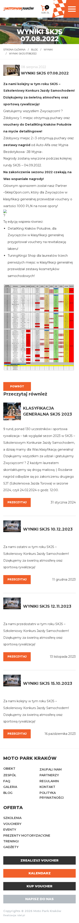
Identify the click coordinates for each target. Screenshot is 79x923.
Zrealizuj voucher (39, 860)
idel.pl (21, 915)
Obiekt (9, 769)
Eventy (9, 830)
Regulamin (49, 781)
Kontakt (47, 787)
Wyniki (48, 49)
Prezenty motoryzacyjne (26, 836)
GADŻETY (10, 847)
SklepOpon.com (17, 192)
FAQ (6, 781)
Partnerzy (49, 775)
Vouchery (12, 824)
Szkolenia (12, 818)
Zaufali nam (51, 769)
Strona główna (14, 49)
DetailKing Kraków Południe (48, 124)
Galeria (10, 787)
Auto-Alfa (42, 145)
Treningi (11, 841)
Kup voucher (39, 886)
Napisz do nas (39, 899)
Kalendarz (40, 873)
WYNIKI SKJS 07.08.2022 (23, 53)
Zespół (9, 775)
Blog (34, 49)
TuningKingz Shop (22, 256)
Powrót (17, 386)
